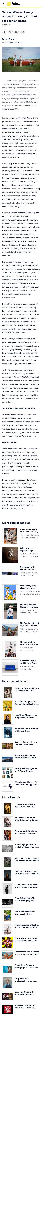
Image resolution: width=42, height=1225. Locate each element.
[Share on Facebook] (4, 32)
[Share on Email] (22, 32)
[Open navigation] (3, 4)
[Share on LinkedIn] (16, 32)
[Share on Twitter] (10, 32)
